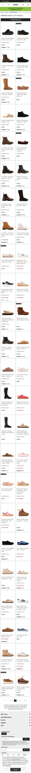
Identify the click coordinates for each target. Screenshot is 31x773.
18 (15, 700)
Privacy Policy (26, 743)
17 (12, 700)
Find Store (26, 749)
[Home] (16, 4)
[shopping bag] (28, 5)
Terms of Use (20, 743)
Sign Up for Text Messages (7, 736)
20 (19, 700)
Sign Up (4, 733)
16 (10, 700)
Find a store (4, 747)
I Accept (15, 769)
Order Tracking (5, 1)
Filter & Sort (16, 19)
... (8, 700)
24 (24, 700)
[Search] (8, 5)
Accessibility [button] (26, 1)
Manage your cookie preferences (14, 759)
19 (17, 700)
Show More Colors (5, 42)
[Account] (23, 4)
